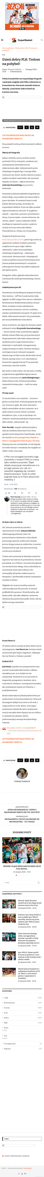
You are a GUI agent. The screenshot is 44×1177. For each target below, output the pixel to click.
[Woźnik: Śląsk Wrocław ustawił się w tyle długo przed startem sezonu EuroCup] (22, 850)
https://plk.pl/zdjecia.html (13, 240)
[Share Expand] (37, 127)
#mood (10, 728)
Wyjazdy (23, 1049)
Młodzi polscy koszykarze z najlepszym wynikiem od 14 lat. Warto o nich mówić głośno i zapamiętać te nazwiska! (29, 973)
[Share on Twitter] (32, 127)
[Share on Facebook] (26, 127)
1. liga (23, 998)
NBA (23, 1023)
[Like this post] (21, 127)
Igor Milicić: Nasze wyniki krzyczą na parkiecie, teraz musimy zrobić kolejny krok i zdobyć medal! (29, 955)
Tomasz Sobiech (15, 69)
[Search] (42, 40)
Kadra (23, 1018)
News (6, 1028)
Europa (23, 1008)
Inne (23, 1013)
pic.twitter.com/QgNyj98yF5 (24, 728)
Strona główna (8, 48)
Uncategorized (23, 1044)
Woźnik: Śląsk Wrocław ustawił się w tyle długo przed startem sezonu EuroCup (29, 903)
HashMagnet (27, 1168)
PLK (3, 55)
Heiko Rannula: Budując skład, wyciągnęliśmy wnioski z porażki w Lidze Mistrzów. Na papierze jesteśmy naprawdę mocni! (28, 938)
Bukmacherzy (23, 1003)
